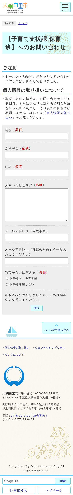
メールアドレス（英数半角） (27, 231)
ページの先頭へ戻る (56, 330)
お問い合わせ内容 (18, 185)
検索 (63, 481)
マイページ (54, 490)
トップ (22, 23)
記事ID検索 (19, 490)
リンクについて (14, 354)
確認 (36, 308)
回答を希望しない (22, 284)
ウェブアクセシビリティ (50, 347)
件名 (8, 166)
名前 (8, 130)
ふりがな (11, 148)
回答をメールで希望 (23, 278)
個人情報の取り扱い (17, 347)
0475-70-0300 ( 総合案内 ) (29, 415)
